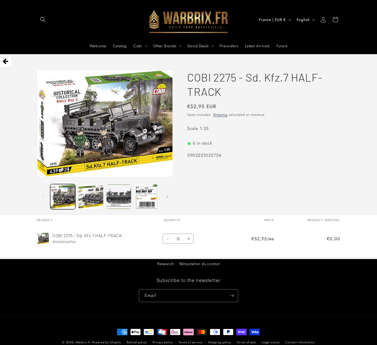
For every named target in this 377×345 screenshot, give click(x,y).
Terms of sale (246, 342)
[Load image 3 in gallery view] (118, 196)
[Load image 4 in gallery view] (146, 196)
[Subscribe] (232, 295)
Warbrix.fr (83, 342)
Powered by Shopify (106, 342)
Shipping (220, 114)
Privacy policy (163, 342)
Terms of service (190, 342)
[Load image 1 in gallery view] (62, 196)
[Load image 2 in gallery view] (90, 196)
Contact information (300, 342)
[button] (43, 20)
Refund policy (137, 342)
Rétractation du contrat (199, 263)
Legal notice (271, 342)
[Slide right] (167, 196)
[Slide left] (43, 196)
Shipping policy (219, 342)
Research (165, 263)
